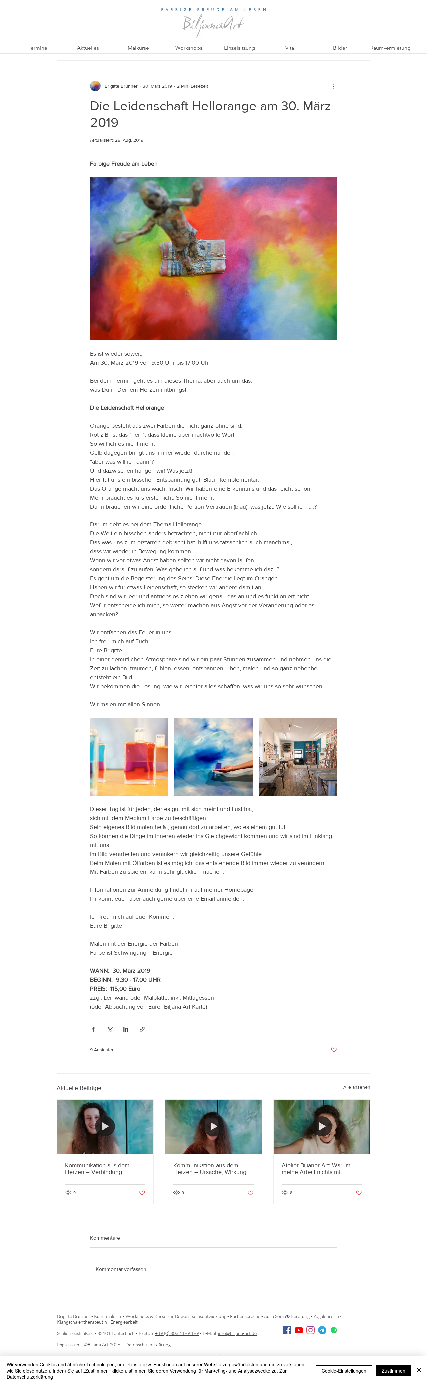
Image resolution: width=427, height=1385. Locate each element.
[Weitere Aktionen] (333, 86)
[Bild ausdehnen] (129, 757)
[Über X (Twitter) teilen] (109, 1029)
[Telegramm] (322, 1330)
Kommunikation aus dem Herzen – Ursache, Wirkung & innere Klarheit (212, 1168)
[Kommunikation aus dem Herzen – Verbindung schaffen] (105, 1127)
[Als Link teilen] (142, 1029)
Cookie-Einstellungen (344, 1370)
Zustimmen (393, 1370)
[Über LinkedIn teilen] (126, 1029)
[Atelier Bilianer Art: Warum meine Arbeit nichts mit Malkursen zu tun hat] (322, 1127)
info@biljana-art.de (237, 1333)
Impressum (68, 1344)
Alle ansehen (356, 1087)
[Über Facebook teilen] (93, 1029)
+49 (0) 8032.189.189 (177, 1333)
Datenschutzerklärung (148, 1344)
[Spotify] (334, 1330)
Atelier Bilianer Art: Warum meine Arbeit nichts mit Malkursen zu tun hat (316, 1168)
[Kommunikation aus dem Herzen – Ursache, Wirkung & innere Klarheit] (213, 1127)
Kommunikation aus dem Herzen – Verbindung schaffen (97, 1168)
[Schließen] (419, 1370)
